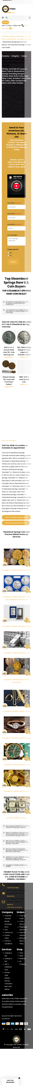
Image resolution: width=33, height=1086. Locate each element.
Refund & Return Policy (22, 941)
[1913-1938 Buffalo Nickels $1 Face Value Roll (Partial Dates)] (24, 337)
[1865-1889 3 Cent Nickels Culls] (24, 367)
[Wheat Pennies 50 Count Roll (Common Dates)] (9, 367)
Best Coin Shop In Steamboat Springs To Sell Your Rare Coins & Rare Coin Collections (17, 850)
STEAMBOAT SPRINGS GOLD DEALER (16, 791)
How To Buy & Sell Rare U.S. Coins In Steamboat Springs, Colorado (17, 826)
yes (11, 253)
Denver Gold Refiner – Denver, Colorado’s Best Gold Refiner (8, 980)
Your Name (14, 203)
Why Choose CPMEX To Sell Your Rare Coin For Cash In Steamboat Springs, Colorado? (17, 842)
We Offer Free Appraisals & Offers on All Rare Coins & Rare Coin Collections (17, 303)
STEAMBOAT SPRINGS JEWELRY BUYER (16, 711)
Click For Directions (9, 440)
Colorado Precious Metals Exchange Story (8, 921)
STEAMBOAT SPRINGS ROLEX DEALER (16, 765)
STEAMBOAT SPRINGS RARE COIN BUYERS (16, 865)
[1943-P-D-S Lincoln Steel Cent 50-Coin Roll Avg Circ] (9, 337)
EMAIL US (10, 904)
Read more (9, 357)
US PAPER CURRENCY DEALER (16, 818)
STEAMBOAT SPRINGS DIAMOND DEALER (16, 738)
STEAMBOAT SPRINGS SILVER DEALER (17, 653)
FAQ (6, 930)
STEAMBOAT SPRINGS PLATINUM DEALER (16, 626)
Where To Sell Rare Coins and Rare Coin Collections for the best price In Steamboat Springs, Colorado (17, 834)
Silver (21, 956)
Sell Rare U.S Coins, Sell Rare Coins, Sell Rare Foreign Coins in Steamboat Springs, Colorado (17, 858)
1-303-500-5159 (13, 888)
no (10, 256)
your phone (14, 224)
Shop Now (10, 896)
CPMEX (4, 36)
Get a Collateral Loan (8, 967)
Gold (21, 953)
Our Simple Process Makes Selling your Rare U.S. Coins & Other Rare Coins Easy (17, 311)
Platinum (22, 958)
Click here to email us (14, 907)
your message (12, 235)
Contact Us (9, 932)
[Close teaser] (19, 1078)
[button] (10, 1082)
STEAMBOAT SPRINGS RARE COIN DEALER (16, 570)
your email (14, 214)
